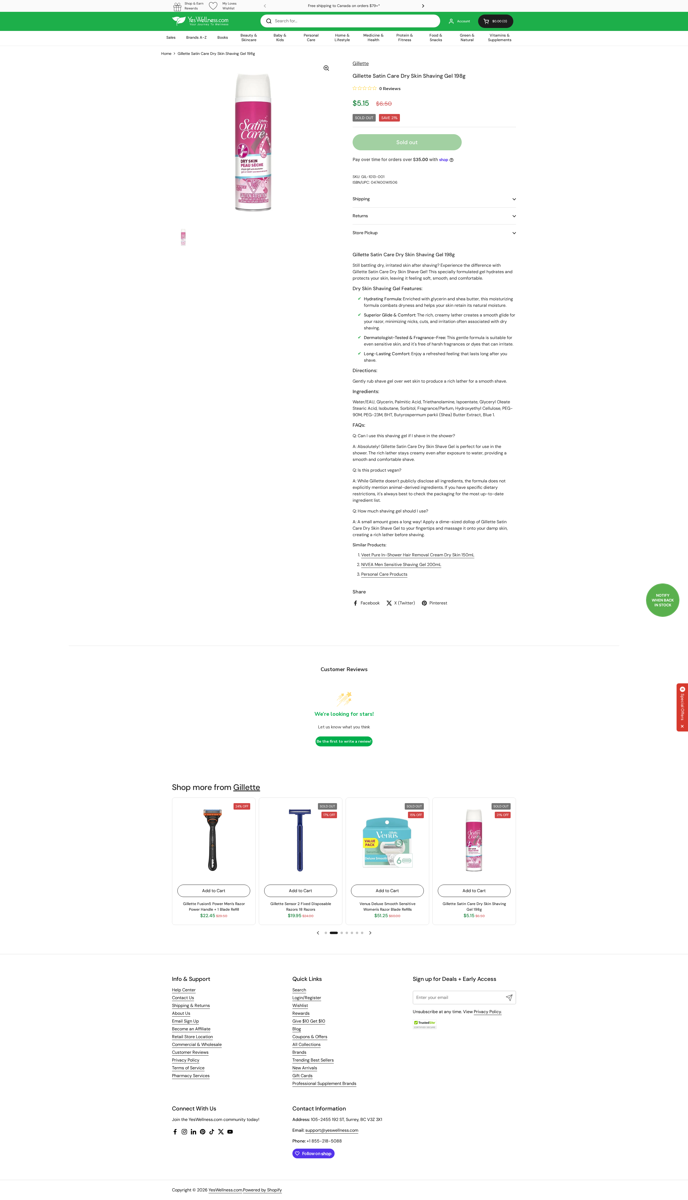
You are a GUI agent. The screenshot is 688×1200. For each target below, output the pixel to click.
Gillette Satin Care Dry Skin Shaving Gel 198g (216, 53)
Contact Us (183, 997)
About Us (181, 1013)
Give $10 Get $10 (308, 1021)
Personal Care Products (384, 574)
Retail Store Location (192, 1036)
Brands (299, 1052)
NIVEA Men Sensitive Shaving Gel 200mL (401, 564)
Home (166, 53)
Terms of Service (188, 1068)
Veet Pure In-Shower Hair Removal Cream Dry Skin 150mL (417, 555)
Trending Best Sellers (313, 1060)
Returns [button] (360, 216)
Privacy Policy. (488, 1011)
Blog (296, 1029)
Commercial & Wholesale (197, 1044)
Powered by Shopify (262, 1190)
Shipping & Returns (191, 1005)
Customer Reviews (190, 1052)
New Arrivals (304, 1068)
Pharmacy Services (191, 1075)
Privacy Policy (185, 1060)
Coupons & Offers (309, 1036)
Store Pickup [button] (365, 233)
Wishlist (300, 1005)
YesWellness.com (225, 1190)
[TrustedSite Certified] (425, 1024)
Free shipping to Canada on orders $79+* (344, 6)
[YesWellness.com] (200, 21)
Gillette (246, 787)
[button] (495, 21)
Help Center (184, 990)
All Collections (306, 1044)
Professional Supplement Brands (324, 1083)
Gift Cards (302, 1075)
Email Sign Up (185, 1021)
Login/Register (306, 997)
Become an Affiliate (191, 1029)
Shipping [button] (361, 199)
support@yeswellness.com (331, 1130)
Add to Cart (213, 890)
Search (299, 990)
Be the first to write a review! (344, 741)
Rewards (301, 1013)
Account (463, 21)
